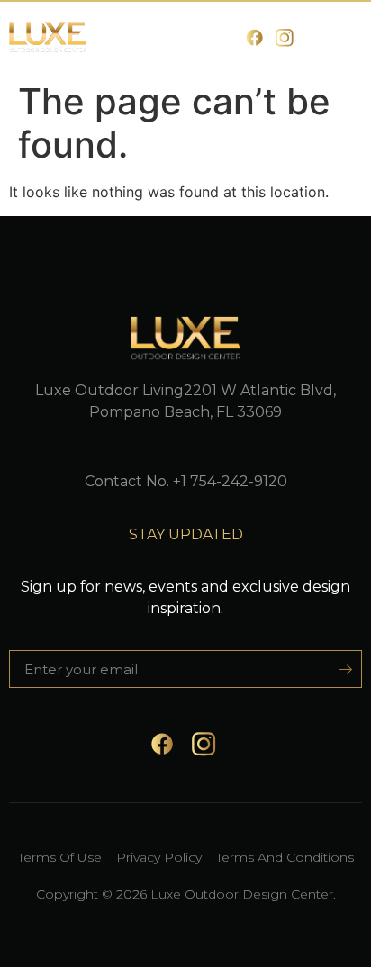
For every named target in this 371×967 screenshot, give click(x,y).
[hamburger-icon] (341, 37)
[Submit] (339, 669)
